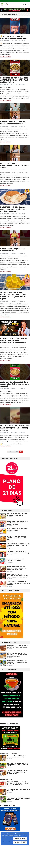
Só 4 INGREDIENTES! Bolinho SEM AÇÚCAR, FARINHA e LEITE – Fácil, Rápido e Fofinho (14, 80)
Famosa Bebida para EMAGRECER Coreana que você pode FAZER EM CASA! (18, 756)
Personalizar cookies (20, 842)
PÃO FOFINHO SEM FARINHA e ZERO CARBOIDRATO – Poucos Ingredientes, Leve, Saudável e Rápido (17, 655)
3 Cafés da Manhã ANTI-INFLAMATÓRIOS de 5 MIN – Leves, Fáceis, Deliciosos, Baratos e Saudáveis (17, 523)
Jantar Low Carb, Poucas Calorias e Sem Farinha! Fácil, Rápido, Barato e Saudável (14, 384)
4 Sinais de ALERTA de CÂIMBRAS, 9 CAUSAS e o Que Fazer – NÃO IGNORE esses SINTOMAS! (18, 583)
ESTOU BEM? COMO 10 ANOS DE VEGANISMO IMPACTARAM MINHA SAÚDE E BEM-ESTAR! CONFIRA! (18, 798)
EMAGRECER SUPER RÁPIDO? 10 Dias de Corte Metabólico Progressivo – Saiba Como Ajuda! (13, 340)
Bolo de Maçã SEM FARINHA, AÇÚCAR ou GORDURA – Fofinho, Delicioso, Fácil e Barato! (17, 538)
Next (21, 451)
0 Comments (22, 40)
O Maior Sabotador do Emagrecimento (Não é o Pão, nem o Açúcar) (14, 165)
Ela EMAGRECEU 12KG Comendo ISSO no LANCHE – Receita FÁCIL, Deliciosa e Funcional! (13, 209)
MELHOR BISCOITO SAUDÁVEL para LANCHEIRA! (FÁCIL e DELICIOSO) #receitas (14, 428)
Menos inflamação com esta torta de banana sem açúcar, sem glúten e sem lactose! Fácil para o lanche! (17, 568)
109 (17, 451)
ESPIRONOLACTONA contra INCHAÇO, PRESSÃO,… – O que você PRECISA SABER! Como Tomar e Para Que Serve (18, 783)
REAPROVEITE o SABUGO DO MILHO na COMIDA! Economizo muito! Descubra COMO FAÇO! (17, 662)
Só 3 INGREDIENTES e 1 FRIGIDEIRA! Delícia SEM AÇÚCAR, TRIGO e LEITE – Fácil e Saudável (18, 545)
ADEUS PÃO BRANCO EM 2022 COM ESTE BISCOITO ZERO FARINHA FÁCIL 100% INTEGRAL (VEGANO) (17, 772)
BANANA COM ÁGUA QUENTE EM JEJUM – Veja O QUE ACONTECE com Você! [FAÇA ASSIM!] (18, 765)
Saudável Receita (4, 40)
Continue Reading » (5, 56)
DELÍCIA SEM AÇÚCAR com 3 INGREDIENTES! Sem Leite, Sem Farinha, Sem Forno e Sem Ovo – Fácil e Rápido (17, 576)
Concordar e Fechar (20, 838)
